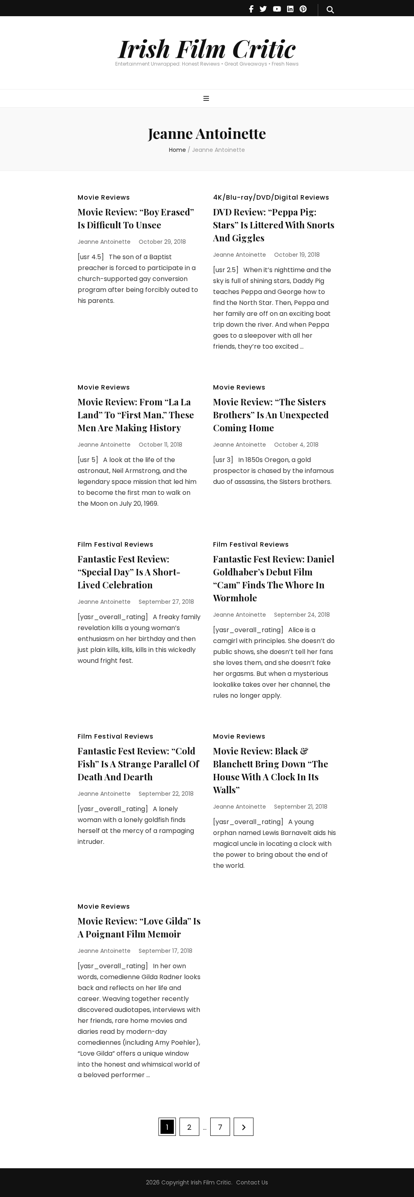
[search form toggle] (330, 10)
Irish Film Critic (207, 48)
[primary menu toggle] (207, 99)
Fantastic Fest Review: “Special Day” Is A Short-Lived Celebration (129, 572)
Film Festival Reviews (116, 544)
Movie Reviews (104, 197)
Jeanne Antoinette (104, 242)
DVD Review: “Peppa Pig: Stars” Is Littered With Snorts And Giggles (273, 225)
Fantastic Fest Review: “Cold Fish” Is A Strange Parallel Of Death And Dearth (138, 764)
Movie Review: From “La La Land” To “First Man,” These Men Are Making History (136, 415)
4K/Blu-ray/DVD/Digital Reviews (271, 197)
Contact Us (252, 1182)
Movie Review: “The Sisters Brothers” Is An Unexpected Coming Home (271, 415)
